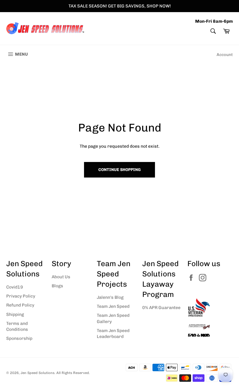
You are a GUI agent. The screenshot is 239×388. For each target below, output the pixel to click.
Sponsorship (19, 338)
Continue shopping (119, 169)
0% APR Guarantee (161, 307)
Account (225, 54)
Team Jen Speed (113, 306)
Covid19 (14, 287)
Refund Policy (20, 305)
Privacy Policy (20, 296)
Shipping (15, 314)
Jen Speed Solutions (37, 373)
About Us (61, 276)
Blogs (57, 286)
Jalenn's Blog (110, 297)
